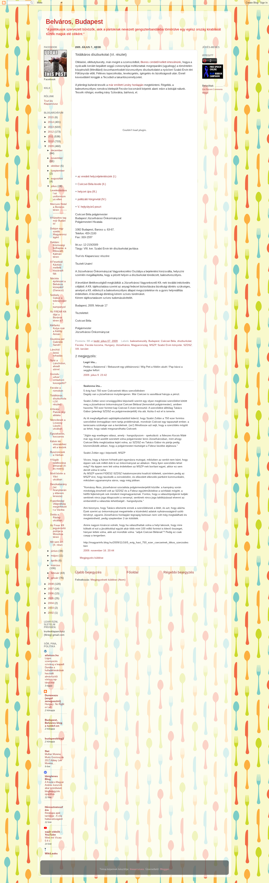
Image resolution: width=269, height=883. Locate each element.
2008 (51, 584)
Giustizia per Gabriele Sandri (57, 342)
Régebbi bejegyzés (178, 572)
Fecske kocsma (94, 345)
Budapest (153, 341)
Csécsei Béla (168, 341)
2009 (51, 146)
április (54, 560)
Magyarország (139, 345)
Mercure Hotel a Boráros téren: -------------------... (58, 208)
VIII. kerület (81, 349)
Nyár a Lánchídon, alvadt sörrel (58, 365)
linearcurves (137, 869)
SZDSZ (187, 345)
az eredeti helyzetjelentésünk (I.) (97, 176)
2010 (51, 141)
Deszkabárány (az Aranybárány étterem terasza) (58, 490)
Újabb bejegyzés (88, 572)
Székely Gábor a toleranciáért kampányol (58, 301)
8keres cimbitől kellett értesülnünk (161, 62)
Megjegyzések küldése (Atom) (108, 579)
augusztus (57, 178)
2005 (51, 598)
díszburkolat (184, 341)
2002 (51, 612)
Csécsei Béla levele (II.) (92, 184)
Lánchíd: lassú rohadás (56, 352)
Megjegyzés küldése (91, 557)
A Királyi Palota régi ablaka (57, 412)
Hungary (109, 345)
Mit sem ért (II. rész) (56, 543)
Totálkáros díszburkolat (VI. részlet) (58, 400)
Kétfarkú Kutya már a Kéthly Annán (57, 330)
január (55, 578)
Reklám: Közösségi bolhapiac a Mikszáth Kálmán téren (58, 249)
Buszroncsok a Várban (57, 453)
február (55, 573)
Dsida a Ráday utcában (56, 517)
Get (204, 89)
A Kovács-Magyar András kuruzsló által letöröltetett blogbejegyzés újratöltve (54, 788)
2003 (51, 608)
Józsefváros (123, 345)
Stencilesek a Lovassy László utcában (58, 424)
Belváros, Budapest (74, 21)
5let (47, 751)
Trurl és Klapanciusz (51, 102)
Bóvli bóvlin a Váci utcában (57, 476)
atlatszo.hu (52, 655)
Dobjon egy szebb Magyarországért (58, 233)
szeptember (58, 170)
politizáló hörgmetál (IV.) (92, 199)
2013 (51, 127)
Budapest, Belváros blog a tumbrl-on (53, 723)
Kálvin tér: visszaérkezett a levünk (58, 444)
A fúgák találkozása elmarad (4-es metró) (58, 464)
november (57, 158)
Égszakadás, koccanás (57, 435)
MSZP (152, 345)
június (54, 551)
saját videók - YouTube (53, 833)
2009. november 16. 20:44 (98, 550)
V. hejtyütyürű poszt (89, 206)
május (55, 555)
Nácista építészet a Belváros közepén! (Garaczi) (58, 284)
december (57, 150)
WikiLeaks (51, 853)
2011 (51, 136)
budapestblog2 (54, 738)
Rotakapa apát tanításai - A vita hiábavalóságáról (54, 816)
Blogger (164, 869)
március (55, 565)
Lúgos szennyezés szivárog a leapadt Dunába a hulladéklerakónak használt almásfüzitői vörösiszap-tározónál (54, 670)
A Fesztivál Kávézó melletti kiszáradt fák (56, 267)
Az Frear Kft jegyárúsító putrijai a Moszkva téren (58, 531)
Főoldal (132, 572)
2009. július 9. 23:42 (95, 375)
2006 (51, 593)
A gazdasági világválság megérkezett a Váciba (58, 505)
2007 (51, 588)
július (54, 186)
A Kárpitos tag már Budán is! (58, 220)
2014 (51, 122)
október (55, 166)
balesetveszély (138, 341)
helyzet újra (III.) (87, 191)
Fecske (79, 345)
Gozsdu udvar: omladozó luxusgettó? (58, 378)
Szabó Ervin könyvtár (170, 345)
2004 (51, 603)
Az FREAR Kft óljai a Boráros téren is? (58, 316)
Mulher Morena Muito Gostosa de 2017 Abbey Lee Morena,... (54, 759)
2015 (51, 117)
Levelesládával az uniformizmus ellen (58, 195)
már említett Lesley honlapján (126, 84)
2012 (51, 131)
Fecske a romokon (56, 389)
